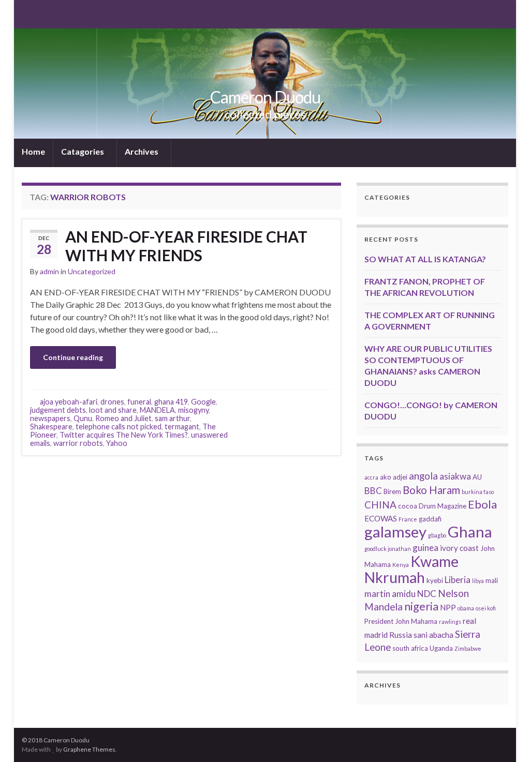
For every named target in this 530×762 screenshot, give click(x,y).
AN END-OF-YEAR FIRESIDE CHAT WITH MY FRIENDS (186, 245)
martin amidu (390, 593)
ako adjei (393, 477)
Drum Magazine (442, 506)
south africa (410, 648)
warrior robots (78, 443)
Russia (400, 634)
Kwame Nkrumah (411, 569)
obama (466, 608)
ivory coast (459, 547)
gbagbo (437, 535)
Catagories (83, 151)
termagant (182, 426)
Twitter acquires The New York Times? (124, 434)
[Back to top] (507, 739)
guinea (425, 547)
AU (477, 477)
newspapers (50, 418)
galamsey (395, 531)
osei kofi (486, 608)
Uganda (441, 648)
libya (478, 580)
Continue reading (73, 357)
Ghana (470, 531)
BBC (373, 490)
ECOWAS (380, 518)
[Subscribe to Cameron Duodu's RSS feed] (27, 13)
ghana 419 (171, 401)
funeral (139, 401)
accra (371, 477)
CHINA (380, 505)
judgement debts (58, 410)
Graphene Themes (89, 749)
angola (423, 476)
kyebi (434, 580)
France (408, 519)
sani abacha (433, 634)
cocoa (407, 506)
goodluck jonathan (387, 548)
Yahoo (116, 443)
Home (33, 151)
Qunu (82, 418)
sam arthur (172, 418)
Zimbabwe (467, 648)
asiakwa (455, 476)
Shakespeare (51, 426)
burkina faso (478, 491)
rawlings (450, 621)
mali (491, 580)
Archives (142, 151)
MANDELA (157, 410)
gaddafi (430, 519)
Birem (392, 491)
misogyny (193, 410)
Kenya (400, 564)
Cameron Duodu (265, 97)
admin (49, 271)
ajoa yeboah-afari (68, 401)
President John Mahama (400, 621)
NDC (426, 593)
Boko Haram (431, 490)
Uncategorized (91, 271)
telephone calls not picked (118, 426)
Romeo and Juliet (123, 418)
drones (112, 401)
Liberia (457, 579)
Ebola (482, 504)
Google (203, 401)
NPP (448, 607)
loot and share (113, 410)
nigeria (421, 606)
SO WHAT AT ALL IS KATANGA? (425, 259)
